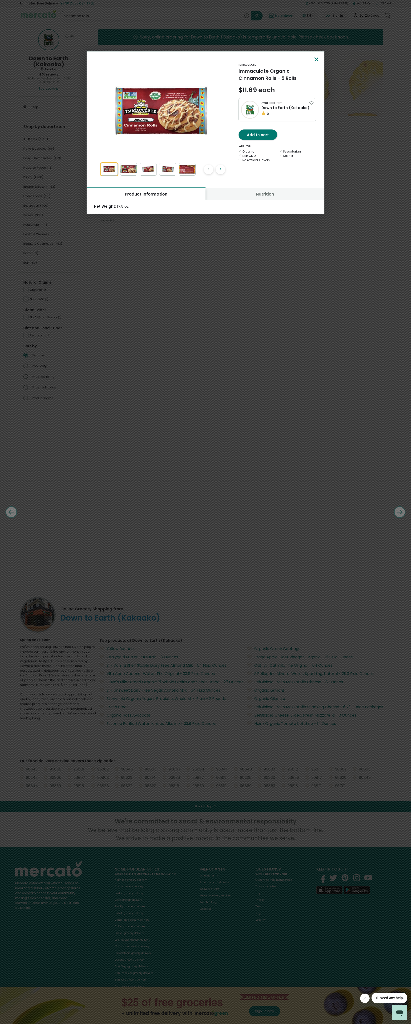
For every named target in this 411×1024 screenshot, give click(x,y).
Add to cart (258, 134)
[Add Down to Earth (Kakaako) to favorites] (311, 103)
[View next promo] (220, 169)
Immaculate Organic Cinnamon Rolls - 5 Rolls (268, 74)
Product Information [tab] (146, 194)
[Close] (316, 60)
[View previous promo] (208, 169)
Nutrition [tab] (265, 194)
